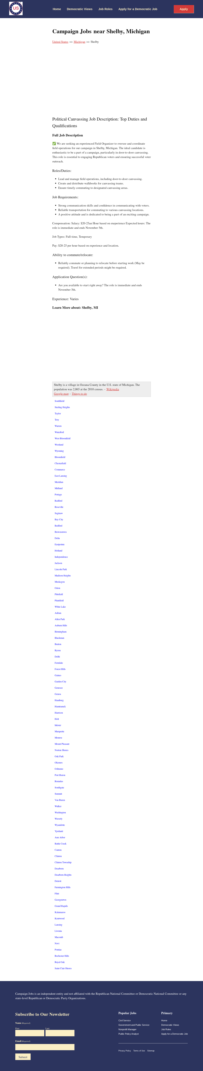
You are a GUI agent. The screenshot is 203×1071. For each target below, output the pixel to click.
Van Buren (60, 799)
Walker (58, 806)
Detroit (58, 880)
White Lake (60, 606)
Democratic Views (79, 9)
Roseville (59, 506)
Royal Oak (60, 962)
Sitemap (150, 1051)
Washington (60, 812)
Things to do (79, 394)
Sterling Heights (62, 407)
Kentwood (59, 918)
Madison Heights (63, 575)
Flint (57, 893)
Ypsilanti (59, 831)
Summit (58, 793)
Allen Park (60, 619)
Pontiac (58, 949)
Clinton (58, 856)
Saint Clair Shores (63, 968)
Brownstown (61, 531)
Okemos (59, 762)
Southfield (59, 400)
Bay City (59, 519)
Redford (58, 500)
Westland (59, 444)
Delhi (57, 656)
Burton (58, 644)
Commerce (60, 469)
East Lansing (61, 475)
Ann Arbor (60, 837)
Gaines (58, 675)
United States (60, 42)
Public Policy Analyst (128, 1034)
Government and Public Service (133, 1025)
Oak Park (59, 756)
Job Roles (105, 9)
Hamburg (59, 700)
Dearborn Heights (63, 874)
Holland (58, 550)
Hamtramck (60, 706)
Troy (57, 419)
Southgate (59, 787)
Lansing (58, 924)
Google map (61, 394)
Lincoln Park (61, 569)
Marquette (59, 731)
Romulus (59, 781)
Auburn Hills (61, 625)
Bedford (58, 525)
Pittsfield (59, 594)
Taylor (58, 413)
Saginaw (59, 513)
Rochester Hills (62, 955)
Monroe (58, 737)
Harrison (59, 712)
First (17, 1028)
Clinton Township (63, 862)
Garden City (60, 681)
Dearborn (59, 868)
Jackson (58, 563)
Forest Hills (60, 669)
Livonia (58, 930)
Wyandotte (60, 824)
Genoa (58, 693)
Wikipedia (112, 389)
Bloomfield (60, 457)
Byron (58, 650)
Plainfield (59, 600)
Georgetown (60, 899)
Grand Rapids (61, 905)
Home (57, 9)
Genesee (59, 687)
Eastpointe (59, 544)
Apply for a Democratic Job (137, 9)
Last (47, 1028)
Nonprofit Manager (127, 1029)
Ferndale (59, 662)
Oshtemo (59, 768)
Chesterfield (60, 463)
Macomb (59, 937)
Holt (57, 718)
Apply (184, 9)
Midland (59, 488)
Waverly (58, 818)
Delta (57, 538)
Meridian (59, 481)
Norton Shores (61, 750)
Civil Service (124, 1020)
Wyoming (59, 450)
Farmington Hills (62, 887)
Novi (57, 943)
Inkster (58, 725)
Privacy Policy (124, 1051)
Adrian (58, 612)
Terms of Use (139, 1051)
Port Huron (60, 774)
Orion (57, 587)
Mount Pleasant (62, 743)
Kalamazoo (60, 912)
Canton (58, 849)
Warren (58, 425)
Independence (61, 556)
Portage (58, 494)
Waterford (59, 432)
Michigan (79, 42)
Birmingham (60, 631)
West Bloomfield (62, 438)
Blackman (59, 637)
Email (22, 1041)
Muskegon (60, 581)
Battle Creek (60, 843)
